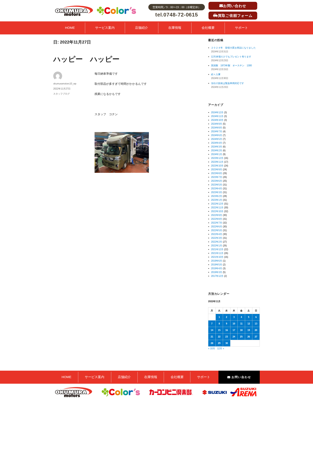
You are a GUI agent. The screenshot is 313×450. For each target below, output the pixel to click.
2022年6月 (216, 226)
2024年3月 (216, 146)
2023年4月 (216, 188)
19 (248, 330)
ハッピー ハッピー (86, 59)
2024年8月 (216, 127)
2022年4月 (216, 234)
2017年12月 (217, 276)
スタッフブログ (61, 93)
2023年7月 (216, 177)
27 (256, 336)
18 (241, 330)
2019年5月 (216, 264)
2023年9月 (216, 169)
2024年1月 (216, 154)
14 (212, 330)
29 (219, 343)
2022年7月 (216, 222)
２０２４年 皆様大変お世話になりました (233, 47)
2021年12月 (217, 249)
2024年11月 (217, 116)
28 (212, 343)
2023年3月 (216, 192)
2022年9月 (216, 215)
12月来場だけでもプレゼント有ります (231, 56)
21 (212, 336)
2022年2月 (216, 241)
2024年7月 (216, 131)
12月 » (220, 348)
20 (256, 330)
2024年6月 (216, 135)
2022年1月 (216, 245)
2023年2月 (216, 196)
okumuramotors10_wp (64, 83)
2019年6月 (216, 260)
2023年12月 (217, 158)
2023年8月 (216, 173)
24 (234, 336)
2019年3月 (216, 272)
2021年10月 (217, 257)
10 (234, 323)
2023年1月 (216, 200)
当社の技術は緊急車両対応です (227, 83)
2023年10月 (217, 165)
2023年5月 (216, 184)
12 (248, 323)
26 (248, 336)
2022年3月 (216, 238)
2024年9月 (216, 123)
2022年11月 (217, 207)
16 (226, 330)
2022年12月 (217, 203)
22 (219, 336)
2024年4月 (216, 142)
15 (219, 330)
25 (241, 336)
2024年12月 (217, 112)
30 (226, 343)
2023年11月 (217, 162)
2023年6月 (216, 181)
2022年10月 (217, 211)
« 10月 (211, 348)
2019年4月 (216, 268)
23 (226, 336)
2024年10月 (217, 120)
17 (234, 330)
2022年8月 (216, 219)
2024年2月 (216, 150)
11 (241, 323)
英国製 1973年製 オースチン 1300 (231, 65)
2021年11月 (217, 253)
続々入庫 (217, 74)
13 (256, 323)
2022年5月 (216, 230)
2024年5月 (216, 139)
